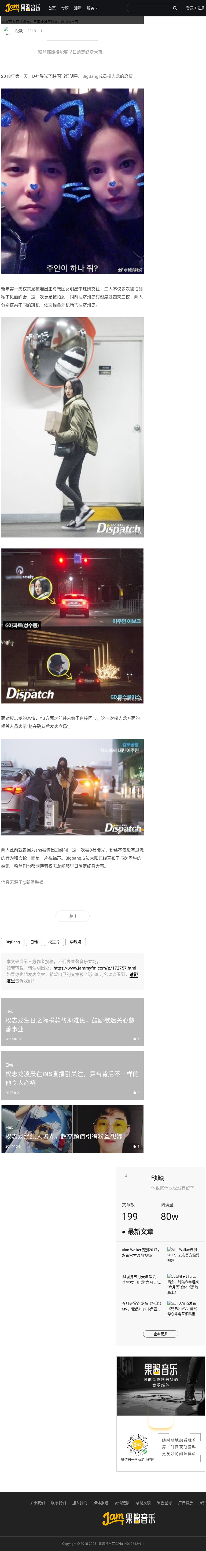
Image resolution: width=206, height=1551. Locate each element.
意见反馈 (143, 1503)
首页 (52, 8)
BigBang (90, 76)
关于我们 (37, 1503)
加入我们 (79, 1503)
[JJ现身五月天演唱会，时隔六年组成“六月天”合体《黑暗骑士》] (183, 1284)
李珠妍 (75, 942)
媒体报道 (100, 1503)
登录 (190, 8)
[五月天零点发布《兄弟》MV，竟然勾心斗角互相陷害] (183, 1311)
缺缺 (157, 1178)
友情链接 (122, 1503)
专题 (65, 8)
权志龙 (113, 76)
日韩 (34, 942)
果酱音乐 (22, 7)
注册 (201, 8)
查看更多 (161, 1334)
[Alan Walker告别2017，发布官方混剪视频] (183, 1258)
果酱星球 (164, 1503)
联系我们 (58, 1503)
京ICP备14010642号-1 (128, 1544)
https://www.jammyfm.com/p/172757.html (95, 968)
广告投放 (185, 1503)
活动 (78, 8)
